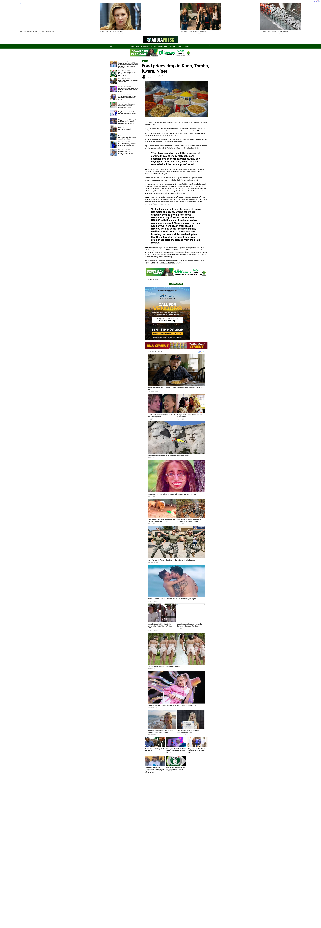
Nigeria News (135, 46)
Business (172, 46)
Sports (180, 46)
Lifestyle (187, 46)
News (156, 279)
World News (145, 46)
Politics (153, 46)
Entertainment (163, 46)
